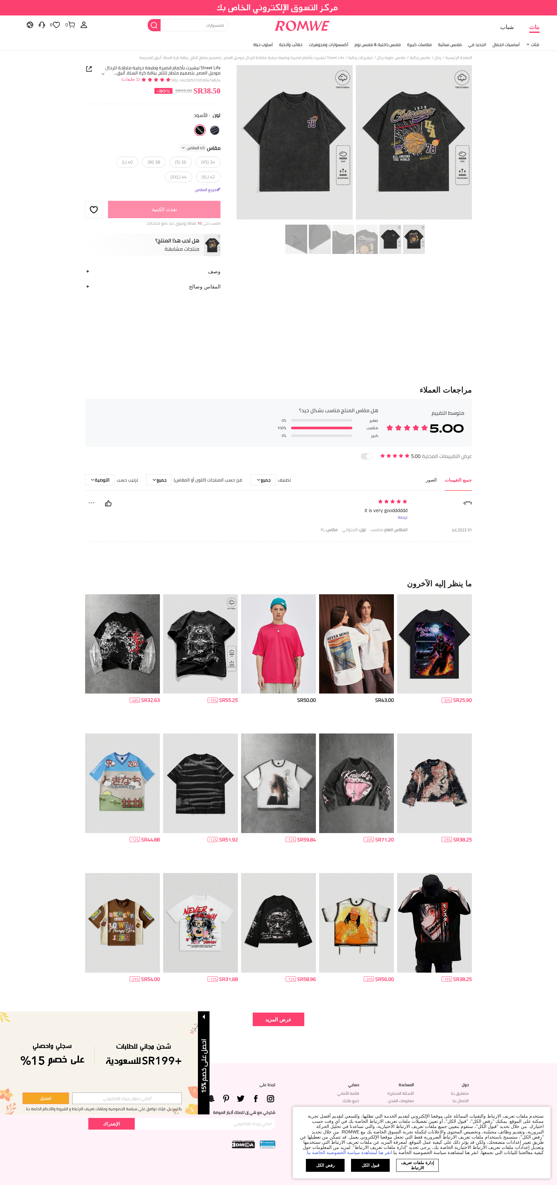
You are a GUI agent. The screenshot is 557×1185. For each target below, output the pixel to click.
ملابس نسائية (450, 44)
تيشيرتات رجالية (360, 57)
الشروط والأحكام (55, 1108)
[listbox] (83, 24)
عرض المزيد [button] (278, 1019)
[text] (352, 502)
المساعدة (406, 1085)
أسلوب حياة (263, 44)
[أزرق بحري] (214, 130)
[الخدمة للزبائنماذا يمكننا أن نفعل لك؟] (42, 24)
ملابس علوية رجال (391, 57)
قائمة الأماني (348, 1093)
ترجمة (402, 517)
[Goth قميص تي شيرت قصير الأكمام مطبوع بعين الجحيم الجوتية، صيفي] (434, 644)
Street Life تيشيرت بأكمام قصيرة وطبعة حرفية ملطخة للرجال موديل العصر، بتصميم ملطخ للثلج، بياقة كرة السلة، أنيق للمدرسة (162, 70)
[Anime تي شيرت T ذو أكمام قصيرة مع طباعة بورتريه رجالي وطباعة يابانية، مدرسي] (434, 923)
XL (328, 530)
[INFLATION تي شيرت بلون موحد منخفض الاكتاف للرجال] (278, 644)
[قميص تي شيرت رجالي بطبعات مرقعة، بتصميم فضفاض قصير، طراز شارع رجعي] (122, 923)
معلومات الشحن (401, 1100)
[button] (94, 209)
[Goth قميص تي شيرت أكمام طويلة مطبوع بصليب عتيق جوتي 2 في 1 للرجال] (122, 644)
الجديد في (477, 44)
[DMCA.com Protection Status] (243, 1144)
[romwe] (301, 24)
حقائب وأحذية (290, 44)
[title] (278, 583)
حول (465, 1085)
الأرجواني (354, 530)
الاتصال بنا (461, 1100)
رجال (438, 57)
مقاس (203, 148)
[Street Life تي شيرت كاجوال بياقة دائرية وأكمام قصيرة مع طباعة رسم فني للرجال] (200, 923)
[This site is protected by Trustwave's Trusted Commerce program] (267, 1144)
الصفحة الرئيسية (458, 57)
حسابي (353, 1085)
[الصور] (354, 143)
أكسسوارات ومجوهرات (328, 44)
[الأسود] (200, 130)
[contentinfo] (462, 700)
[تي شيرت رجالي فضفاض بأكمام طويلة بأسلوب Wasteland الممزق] (434, 783)
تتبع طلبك (350, 1100)
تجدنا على (267, 1085)
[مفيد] (108, 503)
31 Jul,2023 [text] (462, 530)
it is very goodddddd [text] (386, 510)
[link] (278, 7)
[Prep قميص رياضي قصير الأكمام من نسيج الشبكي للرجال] (122, 783)
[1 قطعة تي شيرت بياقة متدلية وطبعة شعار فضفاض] (356, 644)
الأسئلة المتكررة (400, 1093)
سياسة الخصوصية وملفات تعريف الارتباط (104, 1108)
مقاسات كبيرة (419, 44)
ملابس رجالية (420, 57)
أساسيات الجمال (506, 44)
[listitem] (434, 661)
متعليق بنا (460, 1093)
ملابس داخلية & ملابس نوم (378, 44)
